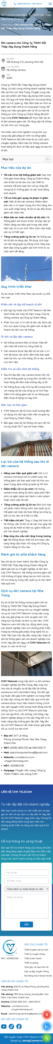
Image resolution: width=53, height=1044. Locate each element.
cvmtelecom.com (24, 757)
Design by (26, 1040)
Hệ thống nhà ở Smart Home (38, 975)
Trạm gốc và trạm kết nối (36, 967)
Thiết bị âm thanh (33, 958)
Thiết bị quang (31, 962)
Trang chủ (6, 24)
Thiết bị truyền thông (34, 954)
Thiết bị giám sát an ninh (36, 949)
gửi (26, 924)
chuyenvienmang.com (16, 760)
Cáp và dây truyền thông (36, 971)
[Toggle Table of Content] (46, 159)
